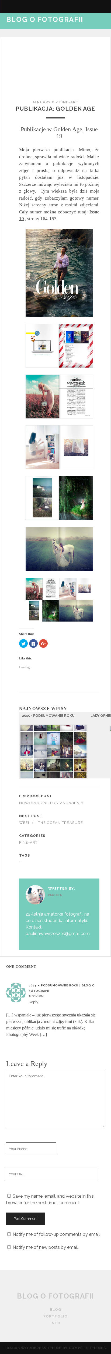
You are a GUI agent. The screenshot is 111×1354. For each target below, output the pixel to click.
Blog (55, 1309)
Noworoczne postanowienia (51, 803)
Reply (33, 1002)
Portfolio (19, 27)
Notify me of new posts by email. (46, 1247)
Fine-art (69, 102)
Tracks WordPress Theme (32, 1348)
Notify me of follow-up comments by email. (56, 1234)
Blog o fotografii (44, 19)
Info (12, 34)
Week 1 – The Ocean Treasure (51, 823)
